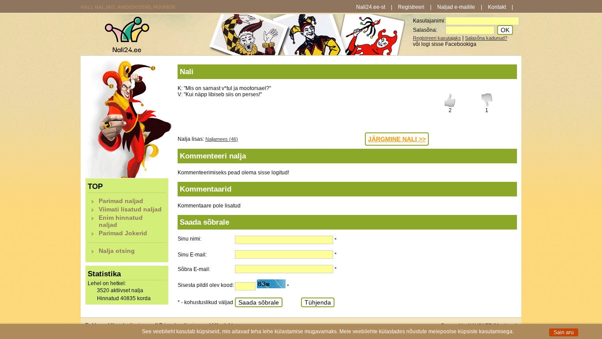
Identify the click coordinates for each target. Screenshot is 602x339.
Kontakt (497, 7)
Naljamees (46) (221, 139)
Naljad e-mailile (456, 7)
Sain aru (564, 332)
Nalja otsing (117, 250)
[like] (450, 105)
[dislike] (487, 105)
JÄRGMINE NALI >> (397, 139)
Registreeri (411, 7)
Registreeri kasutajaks (437, 38)
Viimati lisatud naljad (130, 209)
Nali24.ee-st (370, 7)
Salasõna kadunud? (486, 38)
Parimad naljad (121, 200)
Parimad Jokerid (123, 233)
